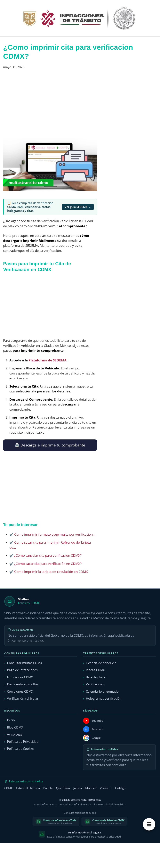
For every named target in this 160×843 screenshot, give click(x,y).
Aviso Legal (15, 734)
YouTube (97, 720)
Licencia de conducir (101, 663)
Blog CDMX (15, 727)
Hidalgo (120, 788)
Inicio (11, 720)
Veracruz (106, 788)
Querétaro (63, 788)
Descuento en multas (22, 684)
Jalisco (77, 788)
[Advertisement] (50, 105)
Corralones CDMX (20, 691)
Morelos (90, 788)
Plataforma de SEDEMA (47, 360)
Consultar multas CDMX (24, 663)
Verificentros (95, 684)
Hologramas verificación (104, 698)
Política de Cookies (21, 748)
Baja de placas (96, 677)
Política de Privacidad (22, 741)
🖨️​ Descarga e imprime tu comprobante (50, 445)
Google (96, 738)
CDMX (8, 788)
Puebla (47, 788)
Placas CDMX (95, 670)
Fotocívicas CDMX (20, 677)
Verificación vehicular (22, 698)
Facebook (98, 729)
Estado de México (28, 788)
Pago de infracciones (22, 670)
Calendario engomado (102, 691)
